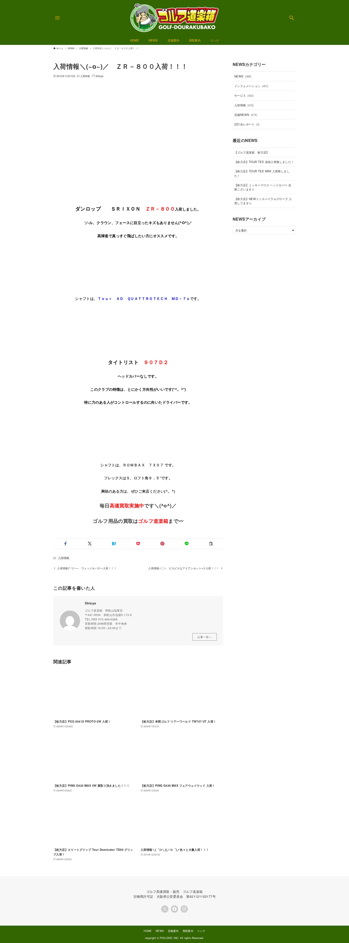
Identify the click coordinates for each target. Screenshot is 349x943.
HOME (148, 931)
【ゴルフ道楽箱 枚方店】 (251, 152)
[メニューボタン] (57, 18)
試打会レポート (247, 124)
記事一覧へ (205, 637)
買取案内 (188, 931)
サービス (244, 95)
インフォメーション (251, 86)
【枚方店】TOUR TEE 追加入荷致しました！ (264, 162)
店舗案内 (173, 931)
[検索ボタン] (292, 18)
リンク (201, 931)
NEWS (242, 76)
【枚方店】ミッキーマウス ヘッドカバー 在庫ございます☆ (262, 187)
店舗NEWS (245, 114)
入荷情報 (85, 76)
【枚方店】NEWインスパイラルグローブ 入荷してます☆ (263, 201)
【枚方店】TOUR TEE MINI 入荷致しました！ (262, 173)
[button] (65, 543)
